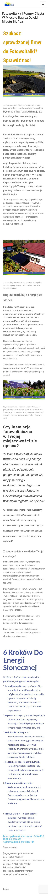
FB (32, 841)
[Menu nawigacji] (43, 4)
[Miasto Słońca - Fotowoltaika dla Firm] (9, 4)
